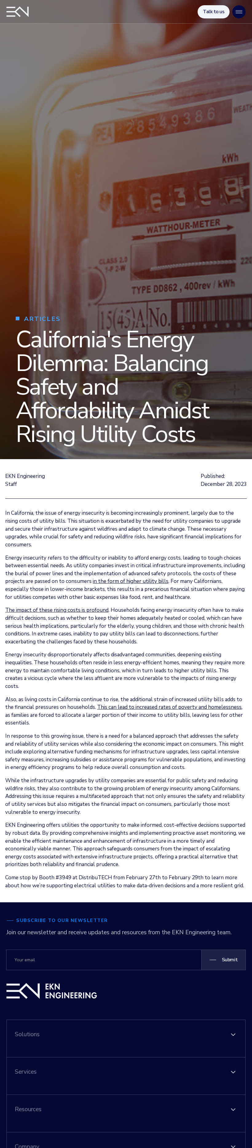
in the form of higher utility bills (130, 581)
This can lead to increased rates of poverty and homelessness (169, 707)
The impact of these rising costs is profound (56, 610)
